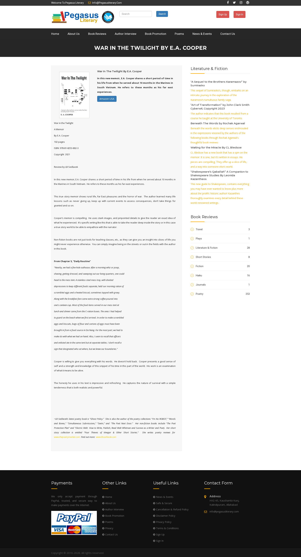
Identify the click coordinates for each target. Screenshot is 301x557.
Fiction (223, 266)
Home (55, 33)
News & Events (202, 33)
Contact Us (227, 33)
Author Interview (125, 33)
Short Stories (223, 257)
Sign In (239, 14)
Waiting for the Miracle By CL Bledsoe (216, 147)
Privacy (109, 528)
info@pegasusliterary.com (107, 2)
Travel (223, 229)
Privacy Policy (163, 522)
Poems (179, 33)
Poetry (223, 293)
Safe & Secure (164, 503)
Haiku (223, 275)
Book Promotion (155, 33)
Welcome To (67, 2)
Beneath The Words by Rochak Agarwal (218, 123)
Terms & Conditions (167, 528)
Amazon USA (106, 98)
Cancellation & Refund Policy (172, 509)
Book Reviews (97, 33)
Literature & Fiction (223, 247)
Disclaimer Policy (165, 515)
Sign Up (223, 14)
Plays (223, 238)
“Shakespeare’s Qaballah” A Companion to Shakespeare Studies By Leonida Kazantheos (219, 175)
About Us (74, 33)
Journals (223, 284)
